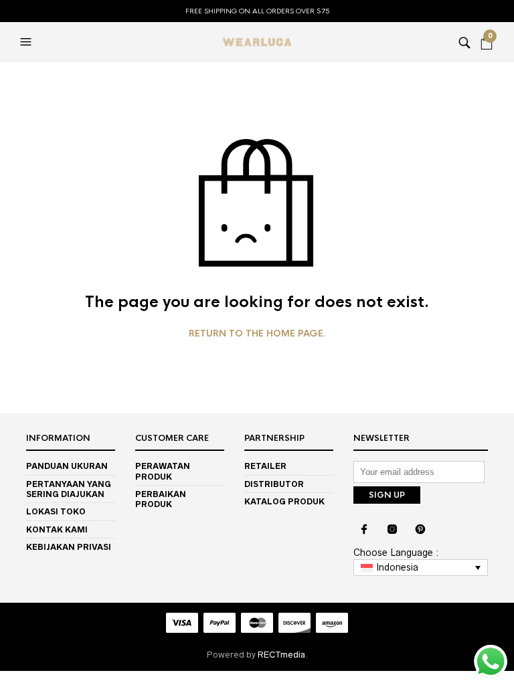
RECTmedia (281, 655)
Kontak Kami (57, 529)
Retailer (265, 466)
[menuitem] (421, 568)
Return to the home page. (257, 333)
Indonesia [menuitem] (397, 567)
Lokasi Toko (56, 511)
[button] (27, 42)
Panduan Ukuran (67, 466)
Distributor (274, 484)
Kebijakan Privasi (68, 547)
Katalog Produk (284, 501)
